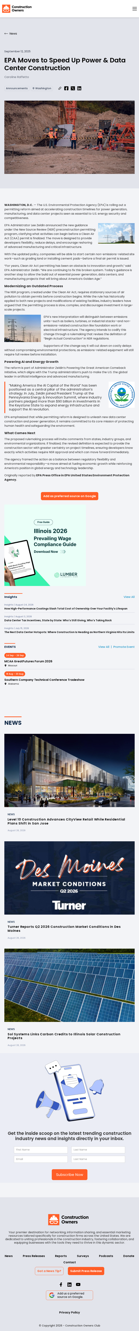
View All (129, 597)
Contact (69, 1262)
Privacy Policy (69, 1312)
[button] (134, 8)
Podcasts (106, 1256)
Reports (61, 1256)
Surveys (83, 1256)
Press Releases (34, 1256)
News (9, 1256)
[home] (17, 8)
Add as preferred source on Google (69, 496)
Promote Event (124, 647)
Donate (128, 1256)
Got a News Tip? (49, 1271)
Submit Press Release (86, 1271)
